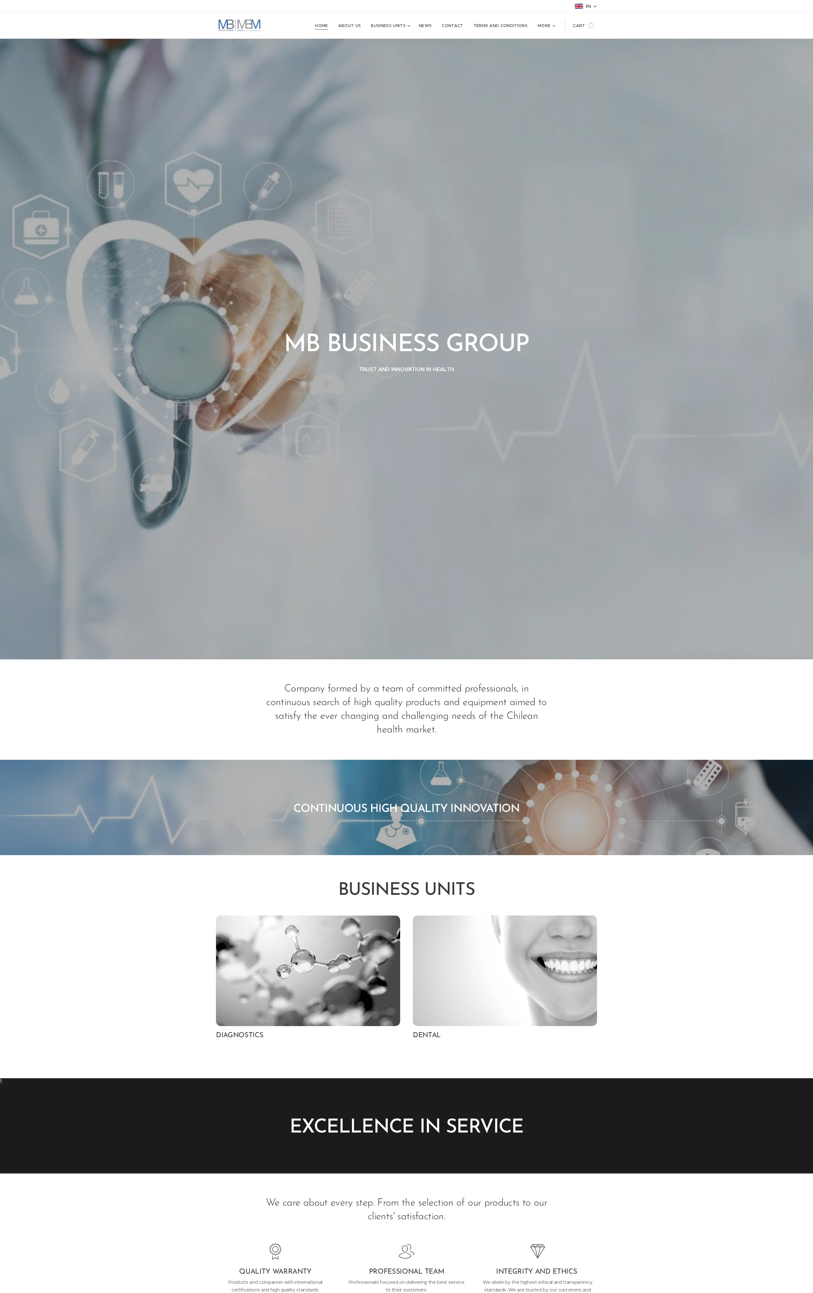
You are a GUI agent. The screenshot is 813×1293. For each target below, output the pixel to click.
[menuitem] (323, 26)
